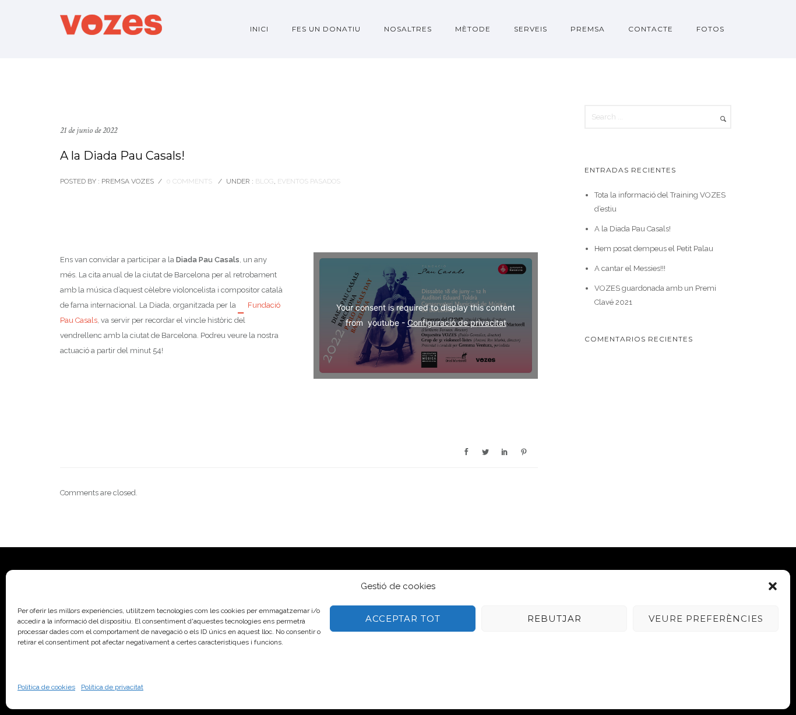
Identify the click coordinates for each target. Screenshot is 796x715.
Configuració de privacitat (456, 322)
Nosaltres (408, 28)
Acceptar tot (403, 618)
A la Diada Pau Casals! (122, 156)
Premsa (587, 28)
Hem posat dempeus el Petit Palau (653, 248)
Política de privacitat (112, 687)
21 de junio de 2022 (88, 130)
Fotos (710, 28)
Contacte (650, 28)
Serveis (530, 28)
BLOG (263, 181)
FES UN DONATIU (326, 28)
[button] (773, 586)
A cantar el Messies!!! (629, 268)
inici (259, 28)
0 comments (189, 181)
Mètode (473, 28)
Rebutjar (554, 618)
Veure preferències (706, 618)
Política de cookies (46, 687)
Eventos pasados (308, 181)
